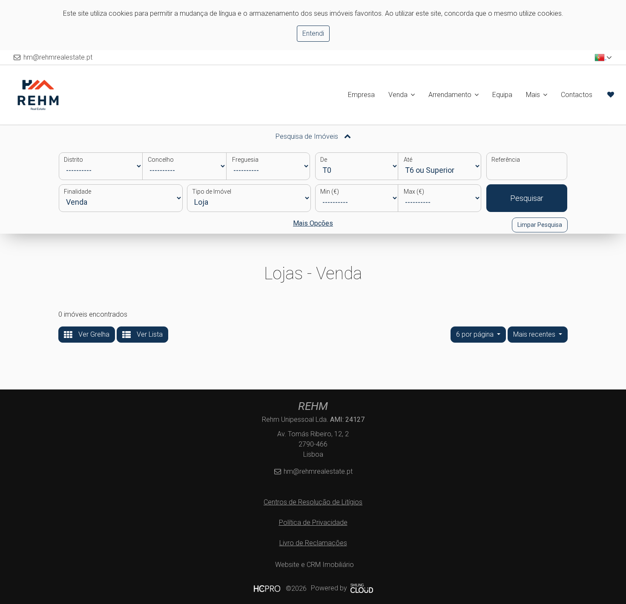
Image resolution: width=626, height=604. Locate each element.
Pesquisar (526, 198)
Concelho (161, 159)
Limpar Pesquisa (539, 224)
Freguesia (245, 159)
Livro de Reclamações (313, 543)
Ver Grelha (93, 334)
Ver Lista (149, 334)
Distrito (73, 159)
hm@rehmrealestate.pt (57, 57)
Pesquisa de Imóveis (308, 136)
